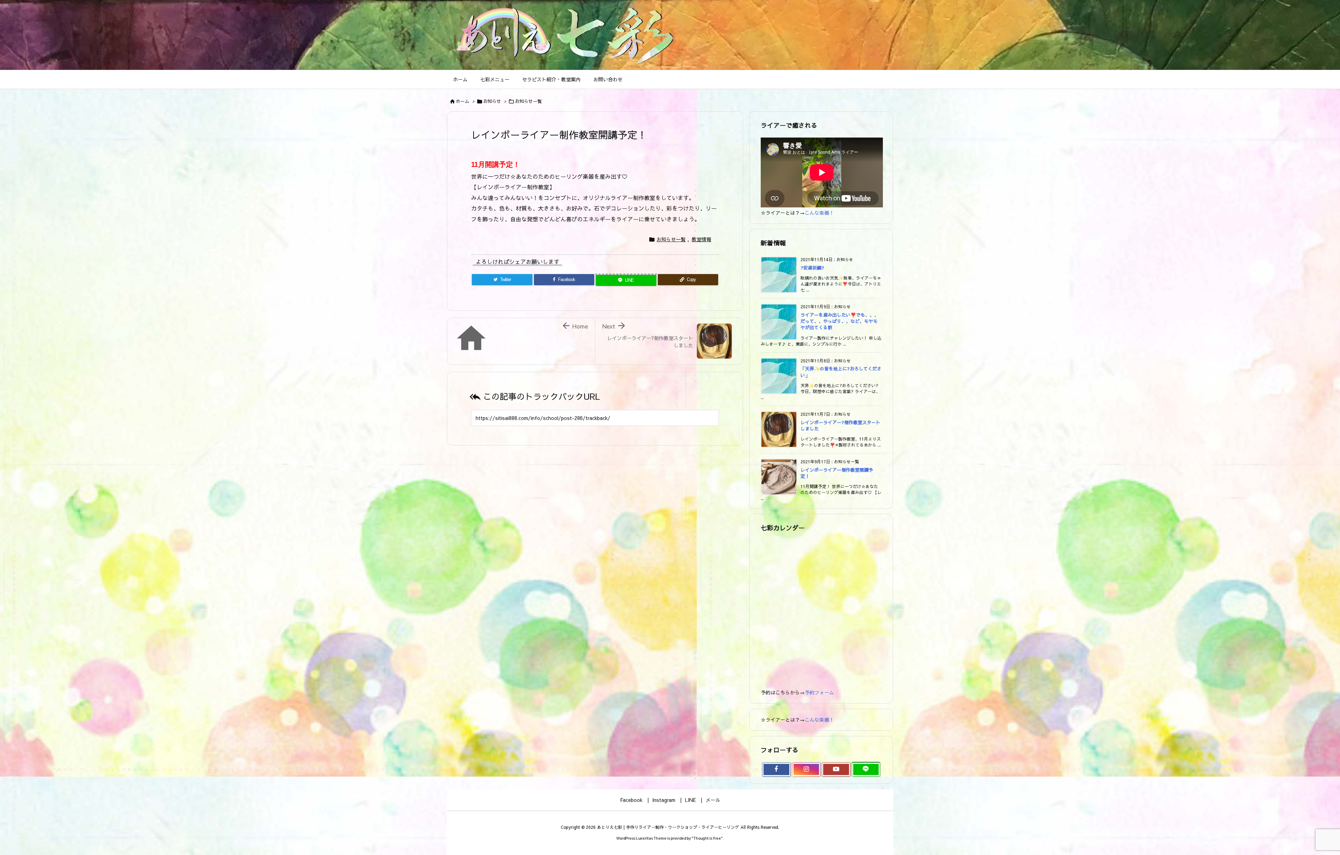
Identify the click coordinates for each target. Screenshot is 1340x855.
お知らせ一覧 (528, 101)
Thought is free (707, 838)
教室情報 (701, 239)
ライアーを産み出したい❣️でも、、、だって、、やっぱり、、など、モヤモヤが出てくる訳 (840, 321)
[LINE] (866, 769)
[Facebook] (776, 769)
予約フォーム (819, 692)
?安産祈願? (812, 268)
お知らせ (492, 101)
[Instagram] (806, 769)
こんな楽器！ (819, 212)
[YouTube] (836, 769)
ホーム (462, 101)
